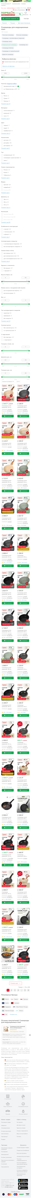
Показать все (13, 1014)
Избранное (3, 1125)
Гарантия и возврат (21, 1128)
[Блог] (23, 1096)
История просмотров (6, 1131)
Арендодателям (5, 1154)
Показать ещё (14, 983)
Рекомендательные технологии (21, 1174)
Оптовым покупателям (6, 1157)
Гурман (16, 999)
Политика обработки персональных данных (22, 1163)
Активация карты (16, 3)
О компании (4, 1164)
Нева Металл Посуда (22, 1007)
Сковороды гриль (7, 41)
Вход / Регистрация (19, 10)
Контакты (19, 1136)
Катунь (21, 1010)
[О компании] (7, 1096)
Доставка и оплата (21, 1125)
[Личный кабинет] (23, 1111)
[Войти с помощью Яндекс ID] (29, 10)
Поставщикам (4, 1151)
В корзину (8, 416)
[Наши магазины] (7, 1103)
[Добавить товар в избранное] (13, 386)
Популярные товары (6, 1122)
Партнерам (4, 1145)
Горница (25, 999)
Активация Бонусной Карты (23, 1156)
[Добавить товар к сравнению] (10, 386)
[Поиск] (20, 14)
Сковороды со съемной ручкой (10, 51)
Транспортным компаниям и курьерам (7, 1161)
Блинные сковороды (22, 35)
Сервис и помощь (21, 1119)
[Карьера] (7, 1111)
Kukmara (16, 1003)
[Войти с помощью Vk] (26, 10)
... (21, 990)
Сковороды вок (23, 45)
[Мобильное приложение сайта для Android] (23, 1180)
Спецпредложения (5, 1128)
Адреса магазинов (5, 3)
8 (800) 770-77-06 (21, 8)
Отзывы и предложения (22, 1131)
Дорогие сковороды (7, 54)
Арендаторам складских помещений (6, 1148)
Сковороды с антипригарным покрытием (13, 38)
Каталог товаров (5, 1119)
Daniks (7, 1003)
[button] (10, 18)
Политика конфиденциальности (22, 1159)
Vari (6, 1014)
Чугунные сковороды (8, 35)
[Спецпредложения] (23, 1103)
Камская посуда (9, 1010)
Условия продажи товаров (23, 1147)
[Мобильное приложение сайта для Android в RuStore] (23, 1188)
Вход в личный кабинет (22, 1133)
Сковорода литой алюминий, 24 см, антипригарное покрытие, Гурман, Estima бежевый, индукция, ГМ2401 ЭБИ (17, 1027)
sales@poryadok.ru (9, 1187)
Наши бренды (4, 1136)
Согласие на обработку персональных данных (22, 1171)
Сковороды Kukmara (7, 48)
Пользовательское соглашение (21, 1167)
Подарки (3, 1139)
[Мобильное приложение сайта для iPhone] (23, 1184)
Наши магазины (5, 1133)
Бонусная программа (21, 1153)
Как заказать (20, 1122)
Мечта (7, 999)
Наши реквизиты (5, 1166)
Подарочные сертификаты (23, 1150)
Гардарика (8, 1007)
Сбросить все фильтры (8, 66)
